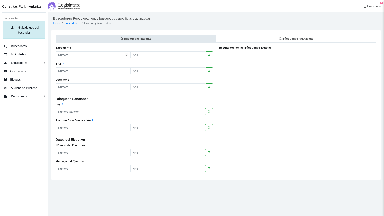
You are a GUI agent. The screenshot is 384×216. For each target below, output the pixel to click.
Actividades (18, 54)
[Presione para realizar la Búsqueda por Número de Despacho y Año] (209, 86)
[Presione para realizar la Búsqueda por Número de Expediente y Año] (209, 54)
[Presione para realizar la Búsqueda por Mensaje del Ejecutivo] (209, 168)
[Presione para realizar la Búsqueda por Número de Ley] (209, 111)
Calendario (374, 5)
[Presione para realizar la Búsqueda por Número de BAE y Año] (209, 70)
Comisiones (18, 71)
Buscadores (18, 46)
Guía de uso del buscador (28, 30)
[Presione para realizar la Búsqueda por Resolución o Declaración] (209, 127)
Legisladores (19, 62)
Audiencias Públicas (23, 88)
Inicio (56, 23)
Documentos (19, 96)
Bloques (15, 79)
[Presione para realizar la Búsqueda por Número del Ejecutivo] (209, 152)
